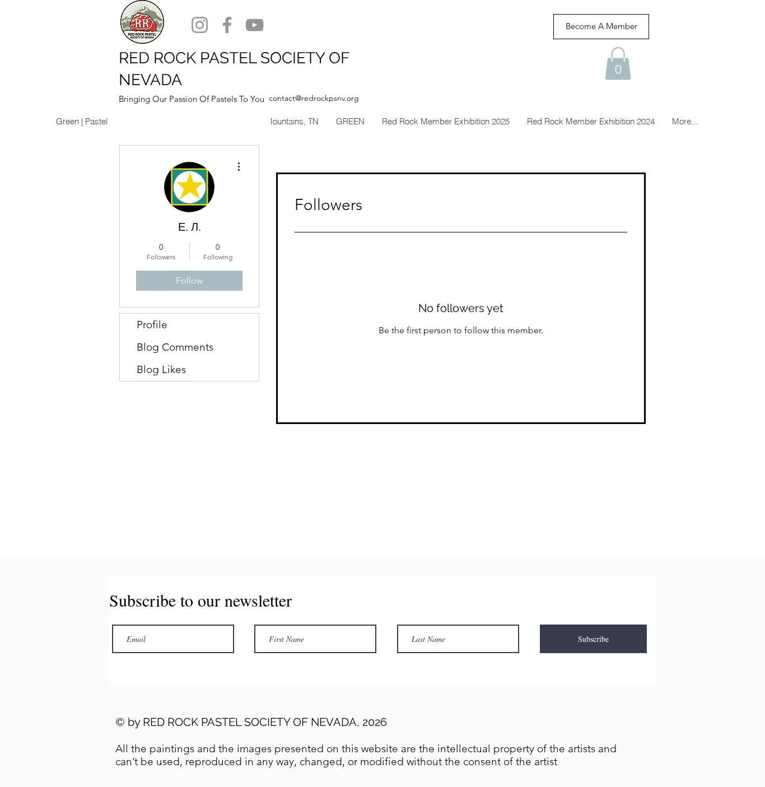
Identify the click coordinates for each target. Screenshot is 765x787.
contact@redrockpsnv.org (314, 98)
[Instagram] (200, 25)
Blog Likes (161, 369)
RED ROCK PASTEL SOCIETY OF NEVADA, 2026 (265, 722)
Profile (152, 324)
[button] (618, 63)
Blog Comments (175, 347)
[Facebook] (227, 25)
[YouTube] (254, 25)
